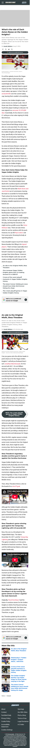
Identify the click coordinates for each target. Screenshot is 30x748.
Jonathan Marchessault (12, 364)
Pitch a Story (22, 715)
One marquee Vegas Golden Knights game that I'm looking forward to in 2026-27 (13, 272)
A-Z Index (21, 724)
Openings (21, 709)
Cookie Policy (5, 721)
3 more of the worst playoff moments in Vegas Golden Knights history (15, 279)
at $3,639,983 (6, 94)
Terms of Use (22, 718)
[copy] (12, 49)
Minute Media (11, 734)
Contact (4, 712)
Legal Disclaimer (23, 721)
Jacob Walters (8, 46)
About (3, 709)
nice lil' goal (16, 486)
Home (3, 695)
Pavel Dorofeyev (13, 600)
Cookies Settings (6, 730)
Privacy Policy (5, 718)
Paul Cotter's (19, 233)
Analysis (9, 695)
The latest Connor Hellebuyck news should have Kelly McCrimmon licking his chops (15, 286)
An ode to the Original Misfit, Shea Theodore (15, 266)
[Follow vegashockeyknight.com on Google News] (25, 299)
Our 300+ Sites (22, 712)
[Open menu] (3, 2)
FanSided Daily (6, 715)
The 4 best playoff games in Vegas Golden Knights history (15, 292)
